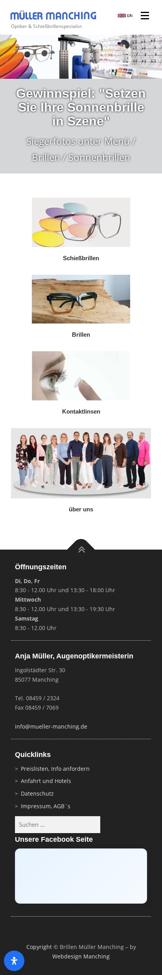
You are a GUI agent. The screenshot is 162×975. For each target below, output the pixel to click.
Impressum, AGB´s (45, 806)
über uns (81, 509)
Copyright (39, 947)
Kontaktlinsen (81, 411)
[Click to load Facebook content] (81, 876)
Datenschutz (37, 793)
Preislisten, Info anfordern (55, 768)
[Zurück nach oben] (81, 550)
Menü (146, 16)
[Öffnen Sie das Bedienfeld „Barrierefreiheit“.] (14, 961)
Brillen (81, 335)
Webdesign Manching (81, 956)
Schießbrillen (81, 258)
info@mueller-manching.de (51, 726)
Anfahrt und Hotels (46, 781)
